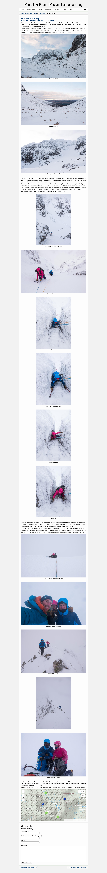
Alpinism (40, 9)
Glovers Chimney (30, 18)
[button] (64, 799)
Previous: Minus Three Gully (29, 868)
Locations (56, 9)
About (70, 9)
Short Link (51, 20)
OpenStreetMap (76, 820)
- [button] (23, 800)
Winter (35, 13)
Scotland (33, 20)
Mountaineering (31, 9)
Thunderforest (68, 820)
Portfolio (64, 9)
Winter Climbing (42, 13)
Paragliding (48, 9)
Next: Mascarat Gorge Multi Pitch (77, 868)
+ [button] (23, 795)
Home (22, 9)
